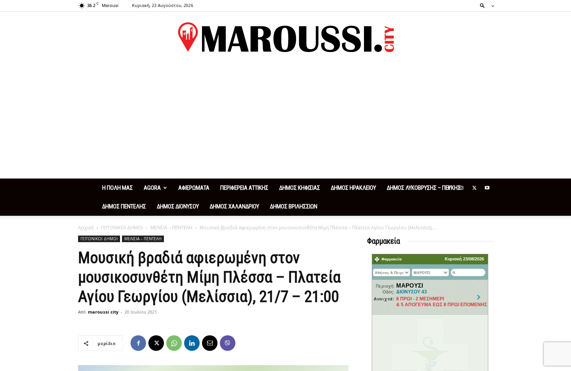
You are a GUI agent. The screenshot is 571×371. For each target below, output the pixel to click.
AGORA (152, 187)
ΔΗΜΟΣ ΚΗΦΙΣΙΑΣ (299, 187)
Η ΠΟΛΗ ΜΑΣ (117, 187)
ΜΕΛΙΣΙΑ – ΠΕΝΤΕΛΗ (171, 227)
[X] (474, 188)
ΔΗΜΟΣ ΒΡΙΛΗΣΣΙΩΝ (293, 206)
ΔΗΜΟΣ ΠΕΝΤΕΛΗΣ (124, 206)
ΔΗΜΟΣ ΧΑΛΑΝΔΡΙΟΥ (234, 206)
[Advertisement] (285, 120)
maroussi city (103, 312)
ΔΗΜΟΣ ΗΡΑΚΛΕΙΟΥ (353, 187)
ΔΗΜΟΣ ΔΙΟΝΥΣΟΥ (178, 206)
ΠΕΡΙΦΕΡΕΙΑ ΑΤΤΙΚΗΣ (244, 187)
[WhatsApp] (174, 343)
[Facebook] (448, 188)
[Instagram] (461, 188)
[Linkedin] (192, 343)
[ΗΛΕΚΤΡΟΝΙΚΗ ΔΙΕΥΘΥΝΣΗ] (210, 343)
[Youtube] (487, 188)
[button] (485, 5)
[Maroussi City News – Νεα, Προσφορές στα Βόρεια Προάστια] (285, 37)
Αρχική (86, 227)
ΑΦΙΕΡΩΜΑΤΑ (193, 187)
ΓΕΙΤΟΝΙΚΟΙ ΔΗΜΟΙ (122, 227)
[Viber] (227, 343)
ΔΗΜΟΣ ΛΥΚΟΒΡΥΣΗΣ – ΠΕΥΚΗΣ (424, 187)
